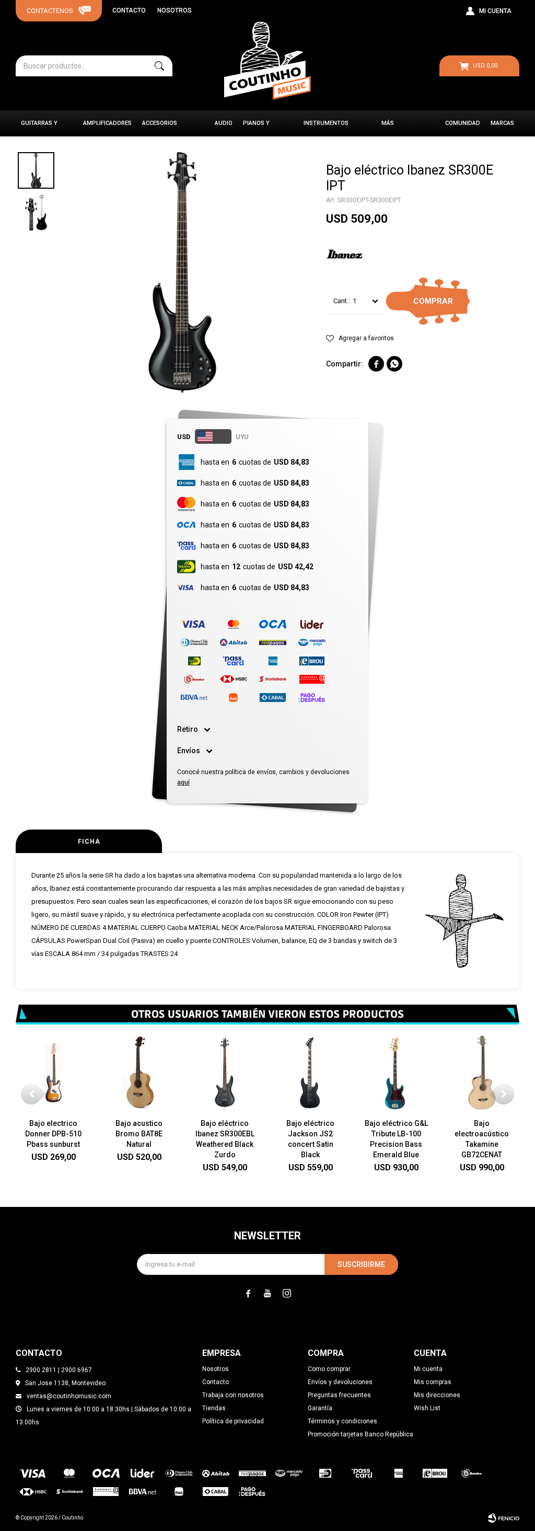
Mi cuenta (428, 1369)
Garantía (320, 1408)
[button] (159, 65)
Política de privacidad (233, 1421)
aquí (183, 782)
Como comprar (329, 1369)
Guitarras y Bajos (39, 128)
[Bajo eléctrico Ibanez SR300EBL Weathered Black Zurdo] (224, 1072)
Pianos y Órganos (257, 128)
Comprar (433, 301)
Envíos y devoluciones (340, 1382)
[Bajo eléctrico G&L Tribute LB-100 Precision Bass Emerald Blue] (396, 1072)
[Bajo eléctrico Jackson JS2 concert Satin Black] (310, 1072)
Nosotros (174, 10)
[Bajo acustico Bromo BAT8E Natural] (139, 1072)
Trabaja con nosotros (233, 1395)
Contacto (129, 10)
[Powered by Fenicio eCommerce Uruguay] (503, 1518)
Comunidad (462, 123)
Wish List (427, 1408)
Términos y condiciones (342, 1421)
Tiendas (214, 1408)
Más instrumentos (403, 128)
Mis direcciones (437, 1395)
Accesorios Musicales (159, 128)
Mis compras (432, 1382)
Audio (223, 123)
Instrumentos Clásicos (326, 128)
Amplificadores (107, 123)
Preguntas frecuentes (339, 1395)
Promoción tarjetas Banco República (360, 1434)
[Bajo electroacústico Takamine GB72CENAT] (481, 1072)
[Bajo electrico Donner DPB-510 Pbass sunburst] (53, 1072)
